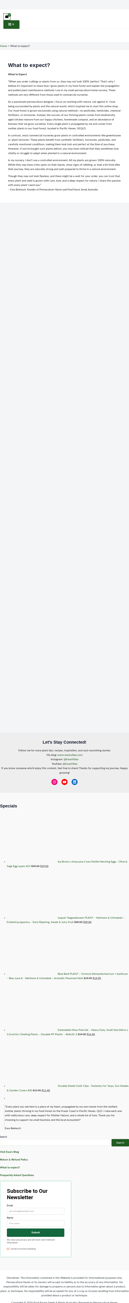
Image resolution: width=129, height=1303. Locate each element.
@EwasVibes (71, 759)
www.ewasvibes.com (69, 755)
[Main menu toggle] (11, 24)
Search (3, 1137)
